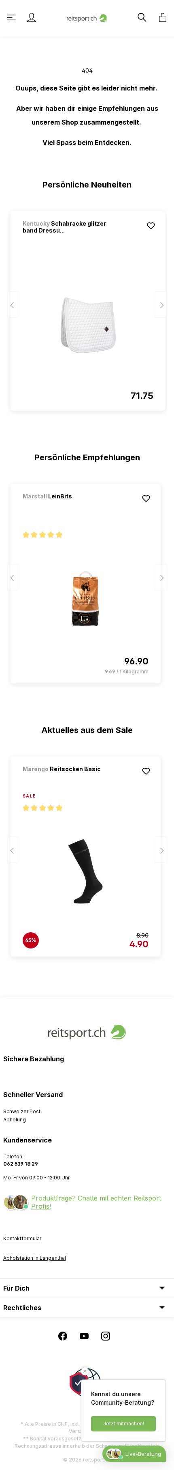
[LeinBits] (65, 507)
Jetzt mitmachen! (123, 1423)
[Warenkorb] (160, 17)
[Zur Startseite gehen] (87, 17)
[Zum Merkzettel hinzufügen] (151, 226)
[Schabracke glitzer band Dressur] (88, 325)
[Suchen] (141, 17)
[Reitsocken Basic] (65, 780)
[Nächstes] (161, 304)
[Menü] (12, 17)
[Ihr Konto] (31, 17)
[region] (87, 307)
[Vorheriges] (13, 304)
